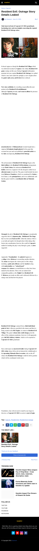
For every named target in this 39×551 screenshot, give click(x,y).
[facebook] (25, 533)
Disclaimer (30, 545)
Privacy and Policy (12, 547)
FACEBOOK (4, 511)
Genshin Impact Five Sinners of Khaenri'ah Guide (26, 494)
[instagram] (21, 533)
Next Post (34, 459)
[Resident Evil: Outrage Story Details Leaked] (9, 438)
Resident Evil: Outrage (26, 420)
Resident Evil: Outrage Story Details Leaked (9, 445)
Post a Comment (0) (20, 455)
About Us (8, 545)
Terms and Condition (19, 545)
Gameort (14, 540)
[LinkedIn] (19, 425)
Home (3, 8)
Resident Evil (15, 420)
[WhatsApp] (15, 425)
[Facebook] (7, 425)
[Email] (27, 425)
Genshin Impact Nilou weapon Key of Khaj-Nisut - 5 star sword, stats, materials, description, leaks (26, 473)
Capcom (8, 8)
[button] (2, 2)
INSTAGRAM (5, 513)
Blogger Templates (23, 542)
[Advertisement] (19, 121)
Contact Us (22, 547)
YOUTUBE (4, 508)
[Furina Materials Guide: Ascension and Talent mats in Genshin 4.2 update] (7, 483)
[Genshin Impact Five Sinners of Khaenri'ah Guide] (7, 494)
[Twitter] (11, 425)
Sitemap (29, 547)
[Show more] (31, 425)
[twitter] (13, 533)
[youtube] (17, 533)
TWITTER (4, 505)
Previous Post (6, 459)
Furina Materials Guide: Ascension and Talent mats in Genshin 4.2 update (26, 483)
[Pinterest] (23, 425)
